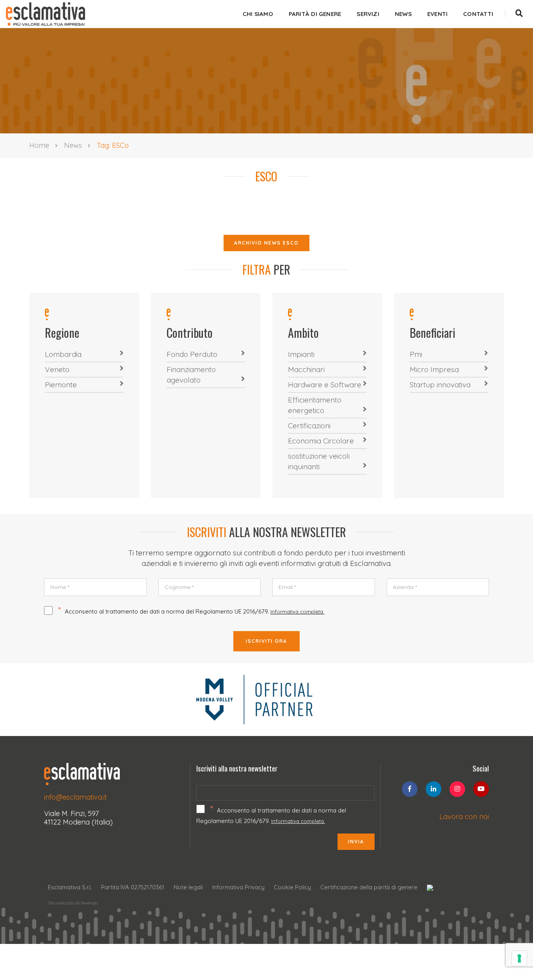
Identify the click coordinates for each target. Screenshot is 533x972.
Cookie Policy (292, 887)
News (403, 14)
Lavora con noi (464, 816)
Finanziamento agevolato (191, 375)
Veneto (57, 369)
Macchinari (306, 369)
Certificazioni (309, 425)
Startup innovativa (440, 384)
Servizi (368, 14)
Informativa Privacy (238, 887)
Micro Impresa (434, 369)
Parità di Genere (315, 14)
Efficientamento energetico (314, 405)
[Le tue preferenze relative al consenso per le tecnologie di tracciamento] (519, 958)
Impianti (301, 354)
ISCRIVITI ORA (266, 641)
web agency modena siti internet (73, 903)
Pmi (416, 354)
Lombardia (63, 354)
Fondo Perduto (192, 354)
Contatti (478, 14)
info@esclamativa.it (75, 797)
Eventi (437, 14)
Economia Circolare (321, 440)
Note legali (188, 887)
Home (39, 145)
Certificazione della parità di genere (369, 887)
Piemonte (61, 384)
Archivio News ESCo (266, 243)
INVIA (356, 841)
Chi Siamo (258, 14)
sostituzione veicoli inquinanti (319, 461)
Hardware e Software (324, 384)
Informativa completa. (297, 611)
